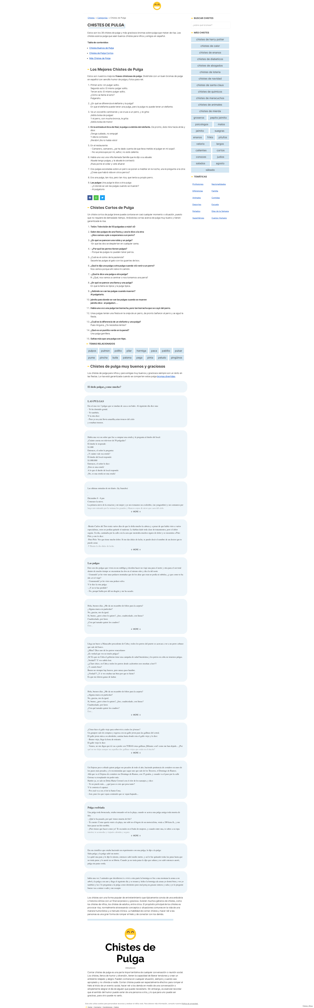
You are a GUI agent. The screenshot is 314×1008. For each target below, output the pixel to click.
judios (220, 156)
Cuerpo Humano (219, 218)
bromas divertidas (166, 376)
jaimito (200, 130)
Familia (215, 191)
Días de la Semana (220, 211)
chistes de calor (210, 45)
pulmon (105, 350)
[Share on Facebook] (89, 197)
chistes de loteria (210, 72)
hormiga (141, 350)
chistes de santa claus (210, 85)
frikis (210, 137)
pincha (104, 357)
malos (221, 124)
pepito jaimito (218, 117)
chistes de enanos (210, 52)
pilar (129, 350)
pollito (118, 350)
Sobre (116, 1007)
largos (220, 143)
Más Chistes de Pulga (100, 58)
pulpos (92, 350)
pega (139, 357)
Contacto (97, 1007)
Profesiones (197, 184)
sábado (210, 169)
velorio (200, 143)
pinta (150, 357)
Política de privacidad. (190, 1004)
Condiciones (107, 1007)
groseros (199, 117)
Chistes (91, 18)
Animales (196, 197)
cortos (221, 150)
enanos (197, 137)
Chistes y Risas (308, 1006)
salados (200, 163)
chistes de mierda (210, 111)
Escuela (215, 204)
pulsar (178, 350)
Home (90, 1007)
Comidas (216, 197)
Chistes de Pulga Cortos (101, 53)
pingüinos (176, 357)
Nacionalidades (219, 184)
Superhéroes (198, 218)
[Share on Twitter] (102, 197)
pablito (166, 350)
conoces (201, 156)
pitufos (223, 137)
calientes (201, 150)
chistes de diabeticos (210, 59)
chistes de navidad (210, 78)
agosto (220, 163)
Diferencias (197, 191)
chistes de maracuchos (210, 98)
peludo (162, 357)
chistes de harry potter (210, 39)
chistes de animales (210, 104)
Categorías (102, 18)
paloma (127, 357)
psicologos (201, 124)
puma (91, 357)
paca (154, 350)
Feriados (196, 211)
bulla (115, 357)
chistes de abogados (210, 65)
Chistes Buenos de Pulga (101, 48)
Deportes (196, 204)
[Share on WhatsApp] (96, 197)
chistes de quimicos (210, 91)
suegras (219, 130)
